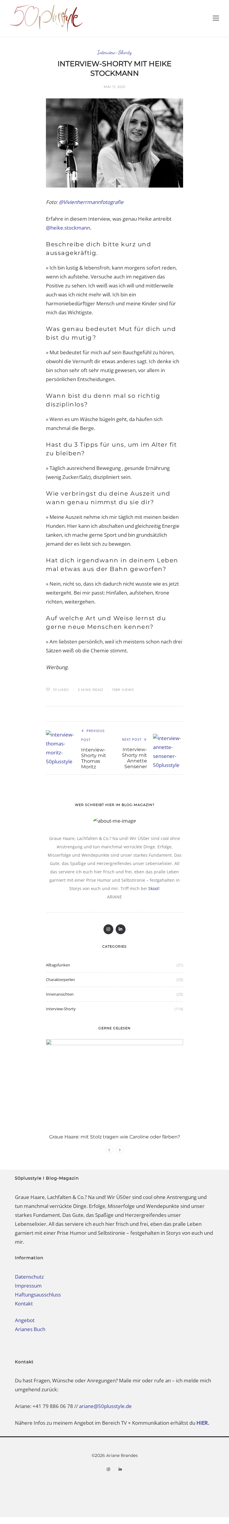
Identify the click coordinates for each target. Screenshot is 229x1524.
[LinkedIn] (121, 929)
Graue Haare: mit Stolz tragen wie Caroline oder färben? (114, 1137)
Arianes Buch (30, 1329)
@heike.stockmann (68, 227)
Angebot (25, 1320)
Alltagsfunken (58, 965)
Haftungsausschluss (38, 1294)
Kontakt (24, 1303)
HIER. (203, 1422)
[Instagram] (108, 929)
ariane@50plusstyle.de (105, 1406)
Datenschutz (29, 1276)
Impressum (28, 1285)
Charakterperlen (60, 979)
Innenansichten (60, 994)
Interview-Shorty (114, 52)
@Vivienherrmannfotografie (91, 202)
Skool (153, 888)
